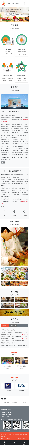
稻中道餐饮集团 (24, 402)
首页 (5, 444)
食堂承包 (14, 402)
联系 (24, 444)
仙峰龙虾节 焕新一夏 (6, 334)
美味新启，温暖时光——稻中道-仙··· (9, 343)
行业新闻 (13, 326)
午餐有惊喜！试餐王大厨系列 (8, 330)
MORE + (3, 162)
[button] (27, 15)
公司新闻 (5, 326)
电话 (14, 444)
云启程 (23, 438)
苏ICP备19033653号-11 (10, 438)
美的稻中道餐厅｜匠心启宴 (7, 338)
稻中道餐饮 (5, 402)
